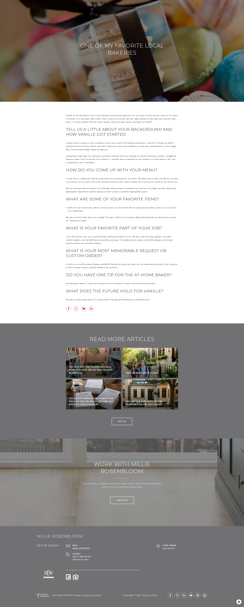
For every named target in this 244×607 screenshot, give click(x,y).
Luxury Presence (93, 595)
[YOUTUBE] (190, 595)
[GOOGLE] (197, 595)
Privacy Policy (150, 595)
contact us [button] (122, 500)
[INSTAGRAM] (177, 595)
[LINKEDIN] (184, 595)
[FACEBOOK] (170, 595)
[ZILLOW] (204, 595)
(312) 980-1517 (169, 548)
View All (122, 421)
